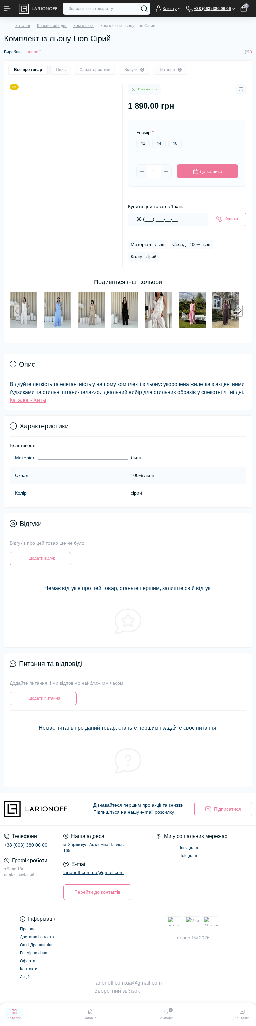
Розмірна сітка (33, 953)
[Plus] (166, 171)
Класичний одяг (52, 25)
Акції (24, 977)
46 (175, 143)
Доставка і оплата (37, 937)
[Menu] (7, 8)
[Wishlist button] (241, 89)
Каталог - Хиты (28, 400)
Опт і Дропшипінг (36, 945)
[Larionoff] (42, 809)
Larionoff (32, 52)
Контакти (28, 969)
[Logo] (38, 9)
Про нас (27, 929)
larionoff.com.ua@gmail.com (93, 872)
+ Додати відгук (40, 558)
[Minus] (142, 171)
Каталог (22, 25)
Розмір (145, 132)
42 (143, 143)
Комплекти (83, 25)
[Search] (144, 8)
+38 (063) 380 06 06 (25, 845)
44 (159, 143)
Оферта (27, 961)
